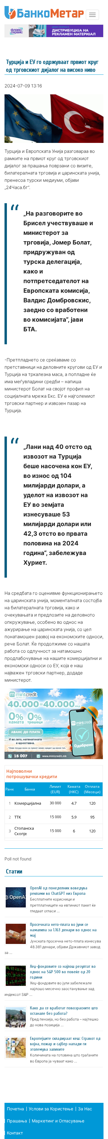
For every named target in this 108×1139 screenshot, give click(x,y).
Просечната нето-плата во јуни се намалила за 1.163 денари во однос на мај (63, 930)
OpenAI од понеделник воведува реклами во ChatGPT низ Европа (58, 890)
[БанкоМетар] (44, 12)
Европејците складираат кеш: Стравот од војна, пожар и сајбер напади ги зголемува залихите (65, 1044)
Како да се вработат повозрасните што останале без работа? (64, 1010)
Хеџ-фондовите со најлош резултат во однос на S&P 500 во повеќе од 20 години (63, 972)
